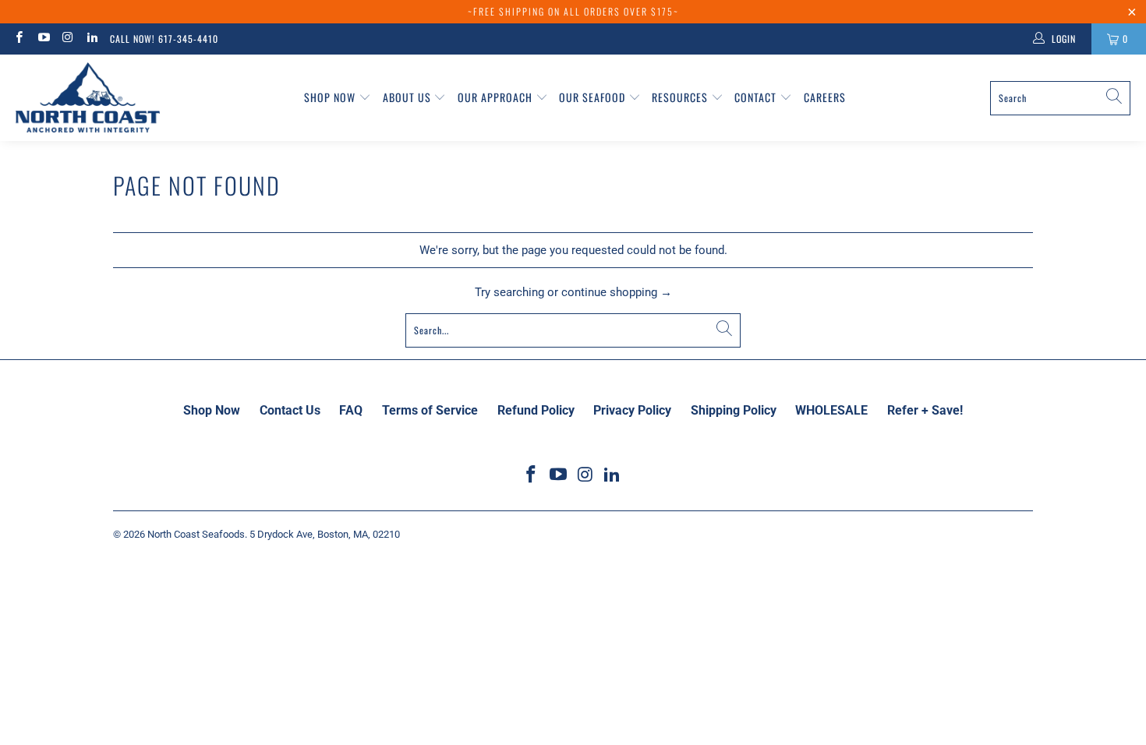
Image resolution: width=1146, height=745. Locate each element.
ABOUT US (408, 97)
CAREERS (825, 97)
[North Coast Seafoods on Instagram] (67, 39)
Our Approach (497, 97)
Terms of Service (430, 410)
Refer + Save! (925, 410)
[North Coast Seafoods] (88, 97)
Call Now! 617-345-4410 (164, 38)
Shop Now (331, 97)
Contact (757, 97)
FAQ (351, 410)
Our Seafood (593, 97)
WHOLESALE (831, 410)
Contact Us (290, 410)
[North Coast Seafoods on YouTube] (42, 39)
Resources (681, 97)
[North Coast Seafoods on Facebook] (18, 39)
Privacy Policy (632, 410)
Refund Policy (536, 410)
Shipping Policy (733, 410)
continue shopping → (616, 292)
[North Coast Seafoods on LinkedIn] (91, 39)
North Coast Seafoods (196, 534)
